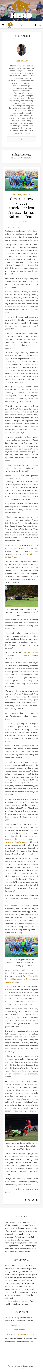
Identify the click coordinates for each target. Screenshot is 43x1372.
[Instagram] (21, 139)
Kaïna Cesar (32, 231)
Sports (26, 195)
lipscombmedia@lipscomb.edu (17, 1301)
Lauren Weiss (31, 652)
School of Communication (15, 1329)
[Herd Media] (21, 11)
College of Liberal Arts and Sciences (19, 1334)
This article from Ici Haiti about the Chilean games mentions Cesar (21, 979)
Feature (17, 195)
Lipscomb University (13, 1325)
